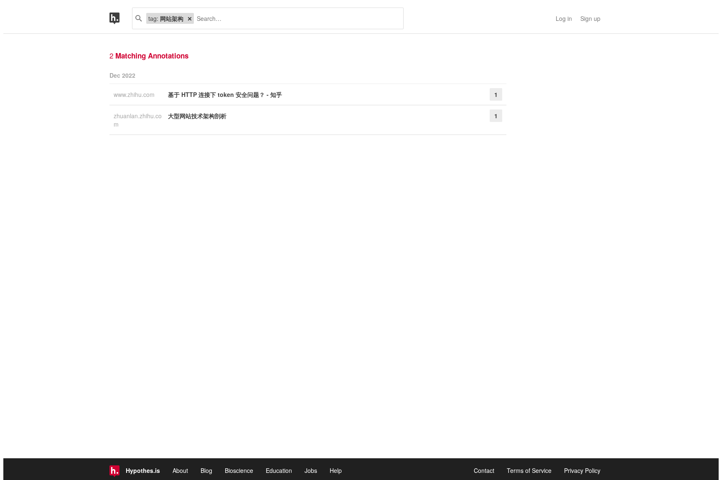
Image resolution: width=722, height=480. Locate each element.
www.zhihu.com (135, 94)
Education (279, 470)
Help (336, 470)
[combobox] (295, 18)
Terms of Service (529, 470)
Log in (564, 18)
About (180, 470)
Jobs (311, 470)
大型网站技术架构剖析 (197, 116)
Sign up (590, 18)
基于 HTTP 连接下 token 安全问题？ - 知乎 (225, 94)
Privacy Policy (582, 470)
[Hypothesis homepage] (120, 18)
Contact (484, 470)
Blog (206, 470)
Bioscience (239, 470)
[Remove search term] (190, 18)
